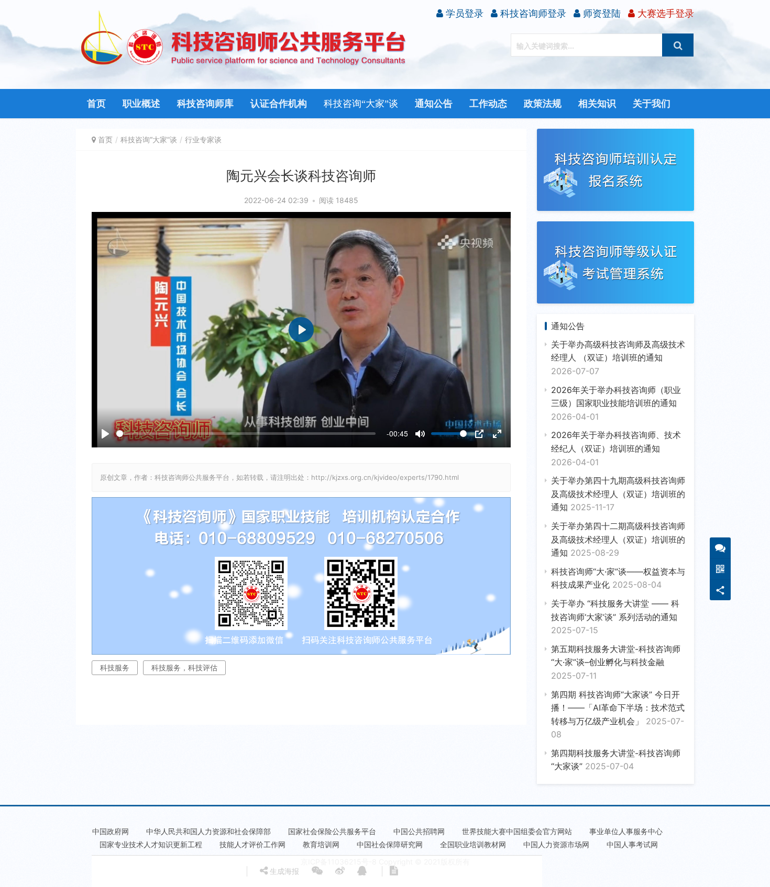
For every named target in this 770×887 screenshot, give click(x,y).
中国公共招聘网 (419, 831)
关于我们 (651, 103)
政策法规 (543, 103)
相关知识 (597, 103)
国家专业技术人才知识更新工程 (151, 844)
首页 (96, 103)
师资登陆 (600, 13)
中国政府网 (110, 831)
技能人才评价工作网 (252, 844)
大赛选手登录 (664, 13)
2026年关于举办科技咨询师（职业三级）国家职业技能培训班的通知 (616, 403)
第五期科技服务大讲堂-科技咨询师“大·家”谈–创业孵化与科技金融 (615, 662)
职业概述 (141, 103)
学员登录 (463, 13)
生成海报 (283, 871)
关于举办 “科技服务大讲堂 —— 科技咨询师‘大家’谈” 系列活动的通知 (615, 616)
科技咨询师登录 (532, 13)
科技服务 (114, 667)
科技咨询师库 (205, 103)
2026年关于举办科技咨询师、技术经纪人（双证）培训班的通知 (616, 448)
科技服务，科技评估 (184, 667)
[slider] (246, 434)
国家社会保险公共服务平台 (332, 831)
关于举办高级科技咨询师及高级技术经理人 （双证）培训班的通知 (618, 357)
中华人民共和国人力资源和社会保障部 (208, 831)
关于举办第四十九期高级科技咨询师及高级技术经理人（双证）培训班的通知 (618, 493)
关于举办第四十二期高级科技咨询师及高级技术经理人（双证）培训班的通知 (618, 539)
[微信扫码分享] (317, 871)
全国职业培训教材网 (473, 844)
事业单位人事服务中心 (626, 831)
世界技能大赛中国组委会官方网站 (517, 831)
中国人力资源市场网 (556, 844)
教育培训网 (321, 844)
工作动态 (488, 103)
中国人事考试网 (632, 844)
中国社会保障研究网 (390, 844)
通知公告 (434, 103)
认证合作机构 (278, 103)
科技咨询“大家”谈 (361, 103)
